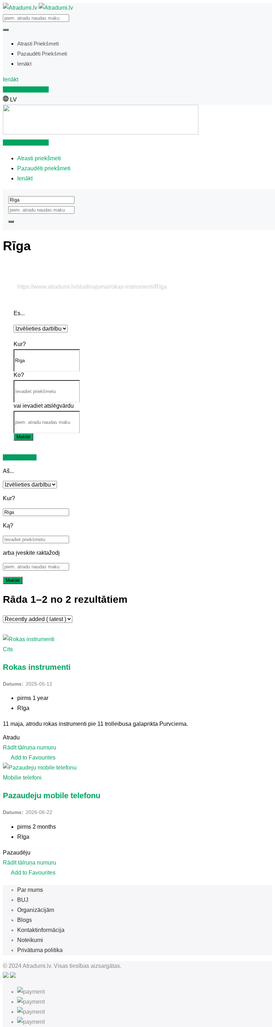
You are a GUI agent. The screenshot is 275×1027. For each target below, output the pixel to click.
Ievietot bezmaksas (26, 89)
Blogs (24, 920)
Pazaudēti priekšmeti (42, 54)
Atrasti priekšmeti (38, 44)
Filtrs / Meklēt (20, 457)
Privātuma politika (40, 950)
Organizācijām (35, 910)
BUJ (22, 900)
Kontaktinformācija (40, 930)
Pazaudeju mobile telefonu (51, 795)
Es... (19, 313)
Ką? (8, 525)
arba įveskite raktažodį (31, 553)
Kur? (20, 344)
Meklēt (23, 437)
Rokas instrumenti (37, 667)
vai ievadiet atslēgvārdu (44, 406)
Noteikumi (30, 940)
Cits (8, 649)
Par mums (30, 890)
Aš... (8, 471)
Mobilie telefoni (22, 778)
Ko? (19, 375)
